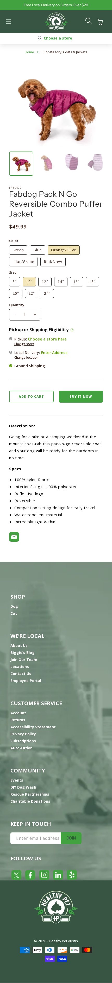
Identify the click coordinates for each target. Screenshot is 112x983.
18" (92, 281)
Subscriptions (23, 741)
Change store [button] (24, 344)
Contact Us (20, 674)
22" (31, 293)
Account (18, 713)
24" (47, 293)
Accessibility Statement (33, 727)
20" (16, 293)
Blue (37, 249)
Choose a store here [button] (47, 339)
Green (18, 249)
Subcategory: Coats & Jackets (64, 52)
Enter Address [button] (54, 352)
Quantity (16, 305)
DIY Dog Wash (23, 787)
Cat (13, 613)
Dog (14, 606)
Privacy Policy (23, 734)
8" (15, 281)
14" (61, 281)
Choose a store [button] (58, 38)
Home (29, 52)
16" (76, 281)
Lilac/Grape (23, 261)
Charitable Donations (30, 801)
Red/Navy (53, 261)
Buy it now (81, 396)
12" (45, 281)
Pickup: (40, 341)
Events (16, 780)
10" (29, 281)
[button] (8, 21)
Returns (17, 720)
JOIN (71, 838)
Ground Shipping (29, 365)
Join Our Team (23, 659)
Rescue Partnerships (29, 794)
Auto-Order (21, 748)
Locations (19, 667)
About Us (19, 645)
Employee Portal (25, 681)
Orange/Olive (63, 249)
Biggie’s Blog (22, 652)
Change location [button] (26, 357)
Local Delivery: (40, 355)
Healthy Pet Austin (63, 941)
